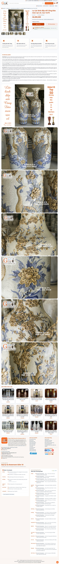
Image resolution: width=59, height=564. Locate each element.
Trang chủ (3, 8)
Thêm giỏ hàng (52, 24)
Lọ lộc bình (8, 8)
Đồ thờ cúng (31, 440)
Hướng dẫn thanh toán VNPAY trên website (50, 446)
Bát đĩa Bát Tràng (32, 441)
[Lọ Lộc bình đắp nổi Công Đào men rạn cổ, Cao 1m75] (16, 20)
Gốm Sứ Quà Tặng (32, 443)
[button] (43, 3)
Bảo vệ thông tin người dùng (49, 442)
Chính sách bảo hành (48, 441)
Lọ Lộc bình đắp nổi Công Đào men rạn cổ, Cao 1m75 (28, 8)
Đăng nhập (55, 0)
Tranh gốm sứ (32, 448)
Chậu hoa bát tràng (33, 449)
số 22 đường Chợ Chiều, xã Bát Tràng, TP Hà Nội (9, 447)
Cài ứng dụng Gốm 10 (48, 443)
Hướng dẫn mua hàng (48, 440)
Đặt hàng (38, 24)
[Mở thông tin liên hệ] (57, 562)
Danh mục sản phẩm (49, 3)
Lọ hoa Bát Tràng (32, 447)
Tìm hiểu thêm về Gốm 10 (21, 445)
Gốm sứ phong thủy (33, 442)
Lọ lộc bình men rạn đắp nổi (15, 8)
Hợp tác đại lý (47, 439)
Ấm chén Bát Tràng (33, 439)
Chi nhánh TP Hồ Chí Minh (5, 451)
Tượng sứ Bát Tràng (33, 450)
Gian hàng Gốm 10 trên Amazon (9, 494)
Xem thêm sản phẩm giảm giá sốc (48, 19)
